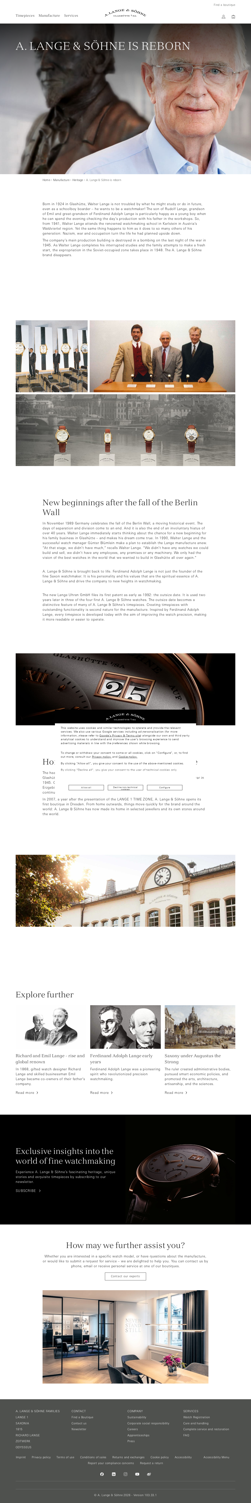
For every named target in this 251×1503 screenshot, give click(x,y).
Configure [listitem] (164, 787)
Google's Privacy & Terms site (119, 735)
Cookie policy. (128, 756)
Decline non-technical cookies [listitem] (125, 788)
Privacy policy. (102, 756)
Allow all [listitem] (86, 787)
